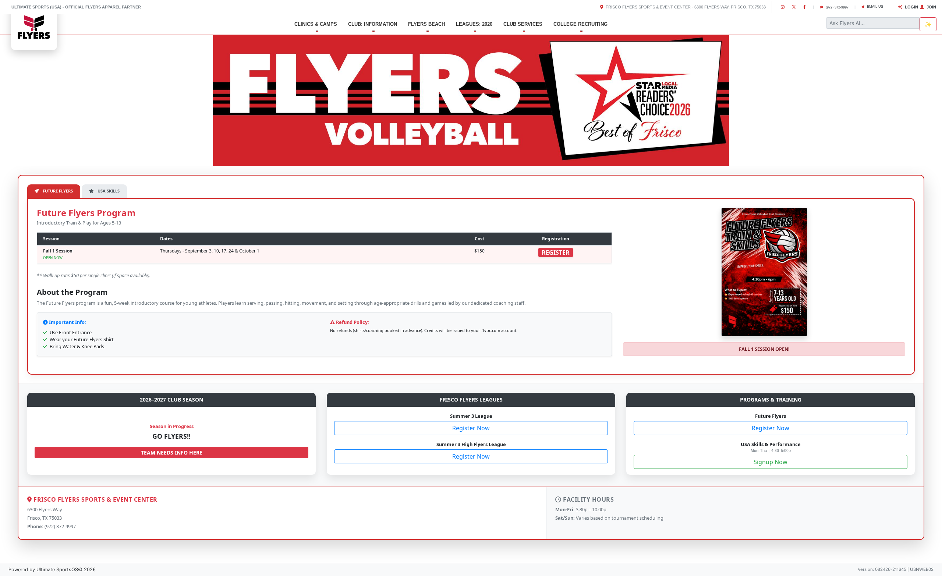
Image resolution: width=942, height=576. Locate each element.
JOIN (930, 7)
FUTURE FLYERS (57, 191)
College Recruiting (580, 24)
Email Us (874, 6)
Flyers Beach (426, 24)
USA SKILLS (108, 191)
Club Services (522, 24)
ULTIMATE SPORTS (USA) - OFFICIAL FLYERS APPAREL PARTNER (76, 7)
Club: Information (372, 24)
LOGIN (911, 7)
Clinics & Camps (315, 24)
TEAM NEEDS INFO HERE (171, 452)
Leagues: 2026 (474, 24)
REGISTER (556, 252)
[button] (70, 99)
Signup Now (770, 462)
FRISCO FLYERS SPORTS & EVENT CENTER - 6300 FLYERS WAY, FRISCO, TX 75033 (685, 7)
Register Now (471, 428)
